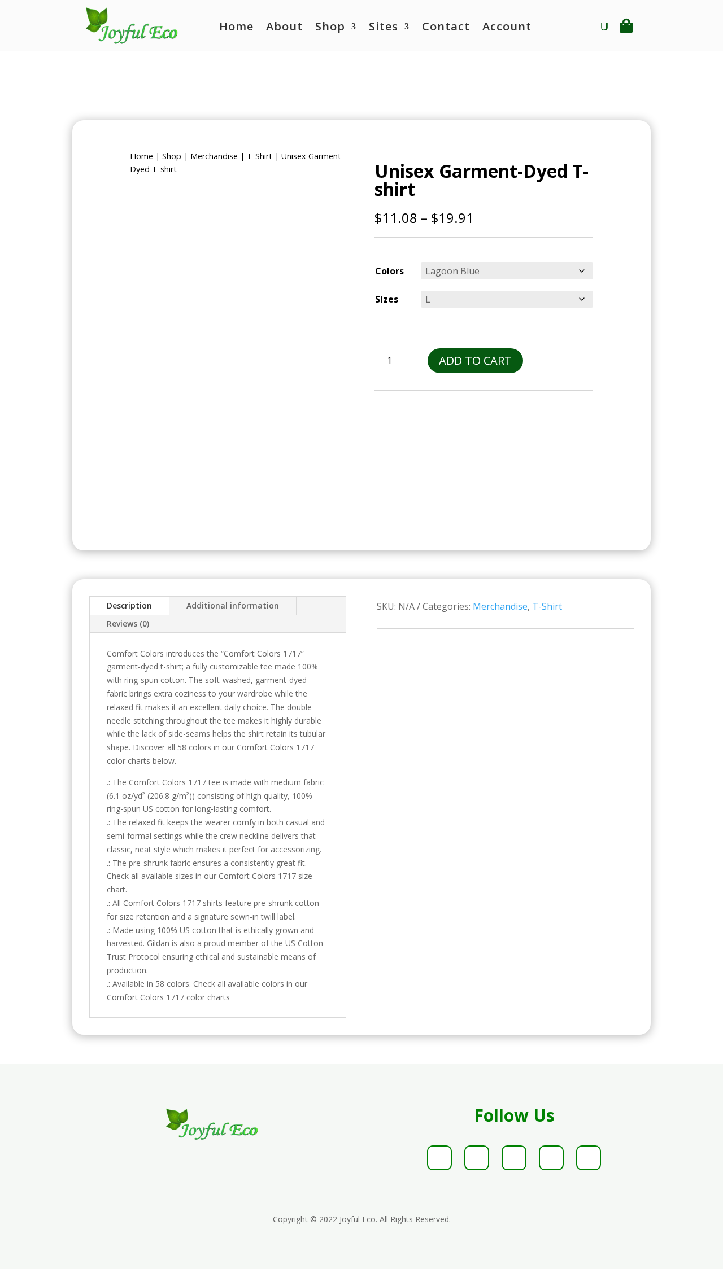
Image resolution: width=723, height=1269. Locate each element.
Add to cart (475, 360)
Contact (446, 28)
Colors (389, 271)
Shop (330, 28)
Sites (383, 28)
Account (507, 28)
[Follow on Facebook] (439, 1157)
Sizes (386, 299)
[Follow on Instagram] (514, 1157)
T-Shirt (259, 156)
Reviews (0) (128, 623)
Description (129, 605)
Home (236, 28)
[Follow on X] (476, 1157)
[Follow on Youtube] (588, 1157)
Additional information (232, 605)
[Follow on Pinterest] (551, 1157)
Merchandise (214, 156)
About (284, 28)
